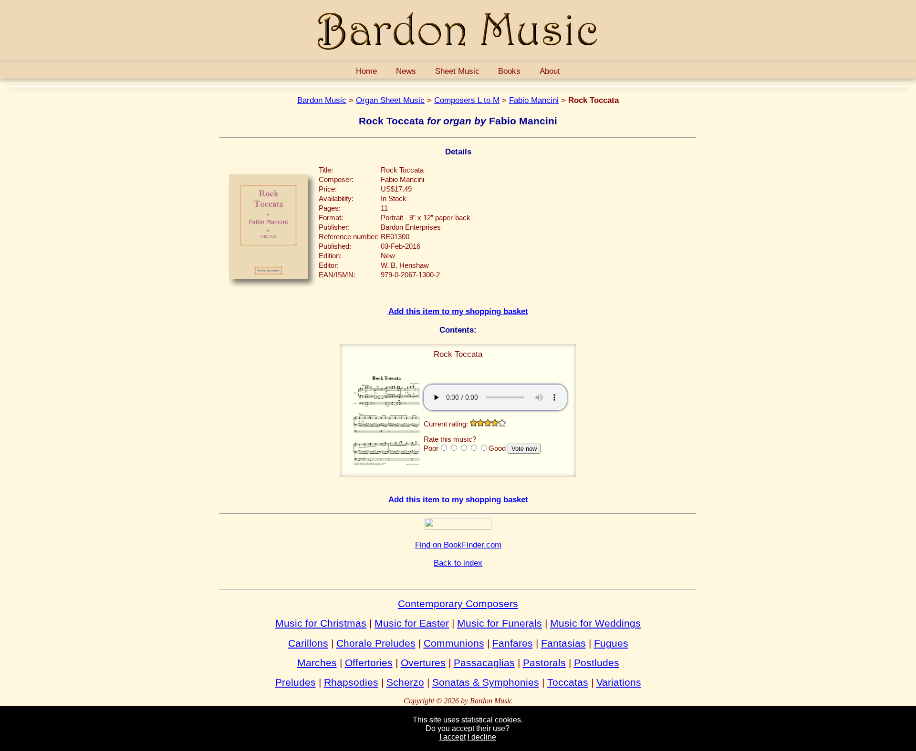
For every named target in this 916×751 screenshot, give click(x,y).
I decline (482, 737)
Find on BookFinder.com (458, 544)
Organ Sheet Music (390, 100)
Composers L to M (467, 100)
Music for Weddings (595, 623)
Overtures (423, 662)
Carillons (308, 643)
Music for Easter (412, 623)
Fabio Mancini (534, 100)
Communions (454, 643)
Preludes (295, 682)
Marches (317, 662)
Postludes (596, 662)
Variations (618, 682)
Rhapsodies (351, 682)
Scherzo (405, 682)
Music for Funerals (499, 623)
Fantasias (563, 643)
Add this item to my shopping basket (458, 311)
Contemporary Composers (458, 603)
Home (366, 71)
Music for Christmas (320, 623)
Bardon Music (321, 100)
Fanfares (512, 643)
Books (509, 71)
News (406, 71)
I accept (452, 737)
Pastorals (544, 662)
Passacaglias (484, 662)
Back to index (458, 563)
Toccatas (567, 682)
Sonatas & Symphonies (485, 682)
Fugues (611, 643)
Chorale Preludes (376, 643)
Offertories (369, 662)
